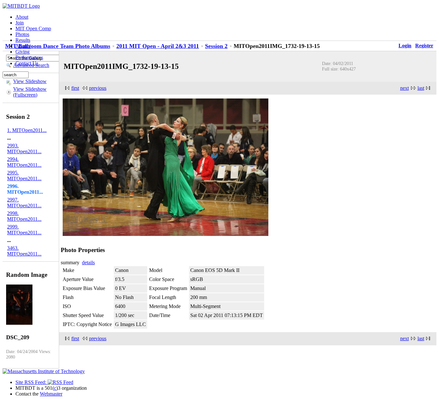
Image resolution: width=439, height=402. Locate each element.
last (420, 88)
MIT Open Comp (33, 28)
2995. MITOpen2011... (24, 175)
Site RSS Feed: (31, 382)
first (75, 88)
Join (19, 22)
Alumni (23, 46)
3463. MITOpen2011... (24, 251)
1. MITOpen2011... (27, 130)
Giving (22, 51)
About (21, 17)
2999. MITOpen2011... (24, 229)
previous (97, 88)
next (404, 88)
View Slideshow (30, 81)
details (88, 262)
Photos (22, 34)
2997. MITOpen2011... (24, 202)
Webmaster (51, 394)
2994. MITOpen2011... (24, 162)
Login (405, 45)
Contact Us (26, 63)
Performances (29, 57)
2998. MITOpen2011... (24, 216)
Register (424, 45)
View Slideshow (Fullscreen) (30, 92)
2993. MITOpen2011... (24, 148)
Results (22, 40)
